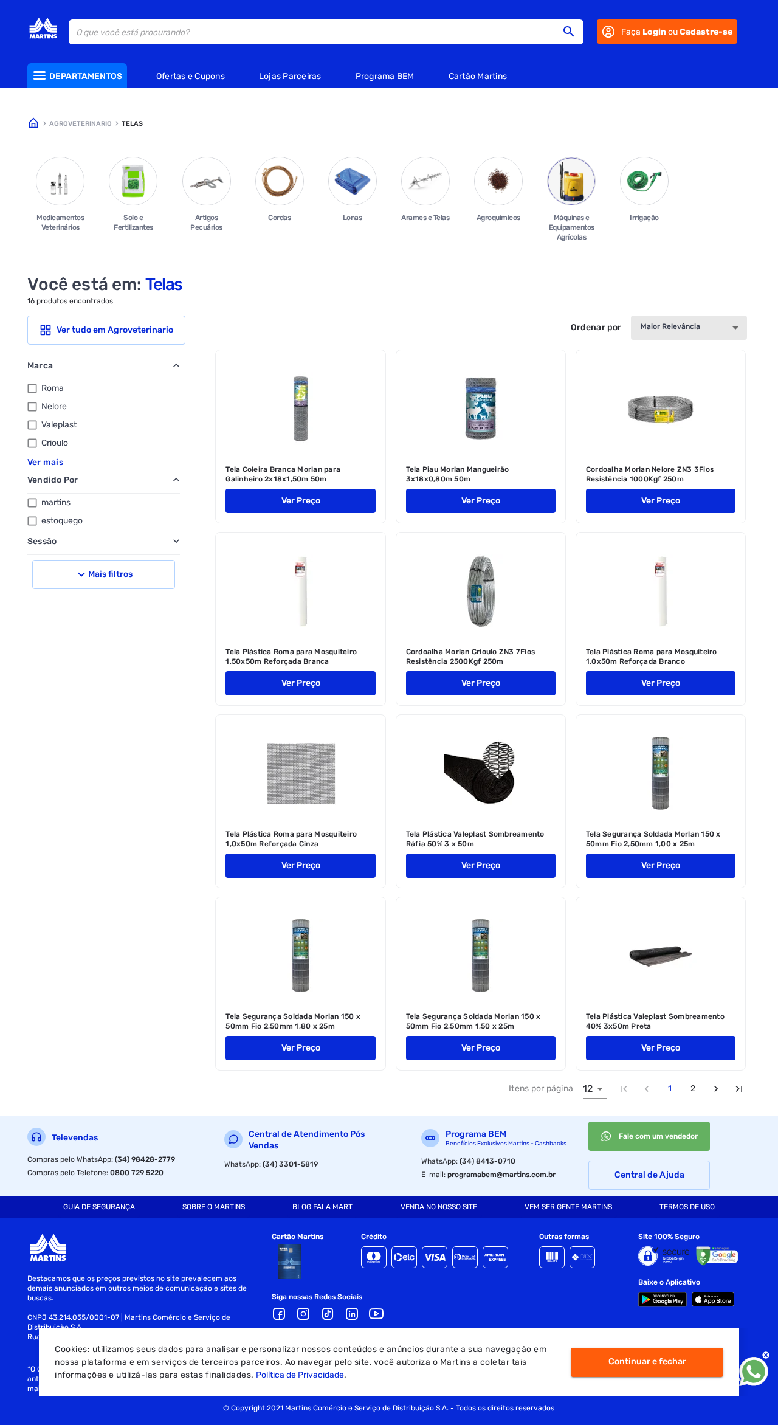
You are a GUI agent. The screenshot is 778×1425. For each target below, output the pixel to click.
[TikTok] (327, 1313)
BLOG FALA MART (322, 1206)
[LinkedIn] (352, 1313)
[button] (573, 31)
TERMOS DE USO (687, 1206)
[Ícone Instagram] (303, 1313)
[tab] (99, 1207)
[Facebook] (279, 1313)
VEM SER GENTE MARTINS (568, 1206)
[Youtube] (376, 1313)
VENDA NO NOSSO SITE (439, 1206)
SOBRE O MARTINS (213, 1206)
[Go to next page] (716, 1089)
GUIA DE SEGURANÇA (99, 1206)
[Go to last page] (739, 1089)
